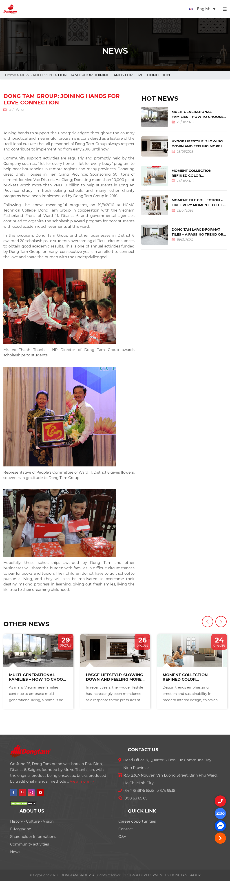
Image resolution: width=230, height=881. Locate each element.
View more (80, 781)
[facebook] (220, 825)
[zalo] (220, 813)
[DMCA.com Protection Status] (23, 803)
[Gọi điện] (220, 801)
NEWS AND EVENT (37, 75)
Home (10, 75)
